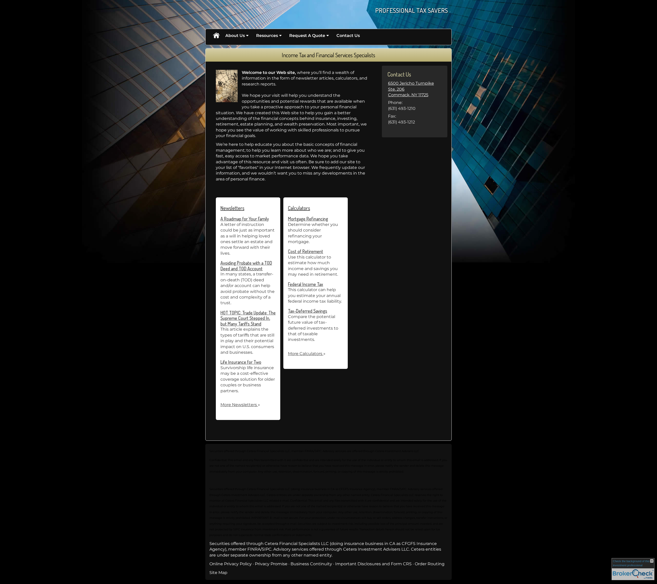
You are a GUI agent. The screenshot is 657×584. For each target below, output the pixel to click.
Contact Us (348, 35)
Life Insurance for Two (240, 362)
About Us (235, 35)
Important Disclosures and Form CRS (373, 563)
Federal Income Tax (305, 284)
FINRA (253, 549)
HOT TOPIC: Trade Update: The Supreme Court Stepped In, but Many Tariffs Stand (248, 318)
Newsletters (232, 208)
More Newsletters (240, 404)
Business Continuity (311, 563)
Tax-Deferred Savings (307, 311)
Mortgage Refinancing (308, 219)
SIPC (267, 549)
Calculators (299, 208)
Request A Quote (307, 35)
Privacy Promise (271, 563)
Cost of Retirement (305, 251)
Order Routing (430, 563)
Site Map (218, 572)
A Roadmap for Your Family (244, 219)
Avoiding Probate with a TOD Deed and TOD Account (246, 265)
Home (216, 35)
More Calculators (306, 353)
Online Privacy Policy (230, 563)
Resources (267, 35)
